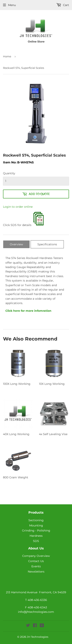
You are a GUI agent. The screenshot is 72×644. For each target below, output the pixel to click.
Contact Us (36, 561)
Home (7, 56)
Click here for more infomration (28, 311)
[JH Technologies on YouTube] (42, 626)
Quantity (9, 173)
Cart (65, 5)
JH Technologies (37, 636)
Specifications (47, 244)
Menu (12, 5)
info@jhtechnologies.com (36, 612)
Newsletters (36, 571)
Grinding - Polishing (36, 530)
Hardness (36, 536)
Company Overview (36, 556)
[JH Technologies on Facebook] (35, 626)
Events (36, 566)
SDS (36, 541)
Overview (16, 244)
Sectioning (36, 520)
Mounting (36, 525)
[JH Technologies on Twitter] (28, 626)
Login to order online (18, 206)
